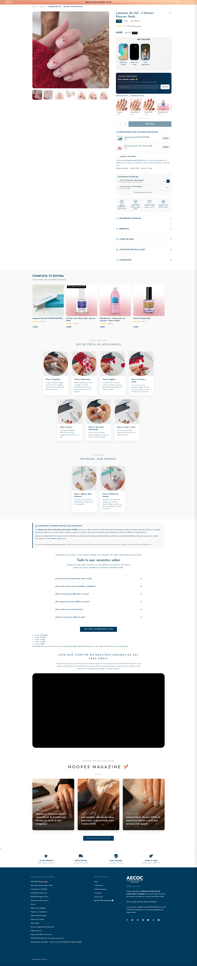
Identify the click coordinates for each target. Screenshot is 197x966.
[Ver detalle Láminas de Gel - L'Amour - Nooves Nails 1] (37, 95)
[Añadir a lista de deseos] (170, 12)
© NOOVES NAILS (39, 959)
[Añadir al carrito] (60, 313)
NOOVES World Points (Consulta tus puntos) (47, 938)
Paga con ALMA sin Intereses (41, 934)
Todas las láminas (100, 889)
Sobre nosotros (36, 931)
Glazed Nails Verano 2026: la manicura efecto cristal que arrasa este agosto (143, 820)
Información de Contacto (40, 900)
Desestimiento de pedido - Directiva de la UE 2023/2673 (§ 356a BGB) (56, 942)
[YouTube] (148, 920)
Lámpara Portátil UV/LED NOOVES (48, 318)
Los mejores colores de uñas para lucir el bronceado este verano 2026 (97, 820)
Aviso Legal (35, 923)
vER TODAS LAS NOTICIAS (98, 838)
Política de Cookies (37, 919)
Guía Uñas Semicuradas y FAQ (41, 885)
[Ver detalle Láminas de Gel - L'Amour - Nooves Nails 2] (48, 95)
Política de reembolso (38, 908)
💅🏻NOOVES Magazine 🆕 (103, 900)
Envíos (33, 904)
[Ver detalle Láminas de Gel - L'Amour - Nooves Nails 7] (103, 95)
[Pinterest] (143, 920)
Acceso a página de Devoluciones (42, 927)
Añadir (165, 138)
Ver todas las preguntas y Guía (98, 629)
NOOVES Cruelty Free (39, 893)
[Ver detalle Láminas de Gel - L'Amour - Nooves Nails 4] (70, 95)
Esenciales (98, 893)
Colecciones (98, 885)
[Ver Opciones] (127, 313)
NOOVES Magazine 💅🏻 (39, 882)
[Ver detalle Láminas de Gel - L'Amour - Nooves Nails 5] (81, 95)
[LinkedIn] (158, 920)
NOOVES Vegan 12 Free (39, 897)
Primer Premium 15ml (141, 318)
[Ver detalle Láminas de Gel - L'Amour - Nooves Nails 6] (92, 95)
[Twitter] (132, 920)
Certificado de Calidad (39, 889)
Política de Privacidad (38, 916)
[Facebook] (127, 920)
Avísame (165, 87)
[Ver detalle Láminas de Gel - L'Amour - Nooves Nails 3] (59, 95)
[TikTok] (153, 920)
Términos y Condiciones (39, 912)
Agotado (150, 124)
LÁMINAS (42, 6)
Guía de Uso (98, 897)
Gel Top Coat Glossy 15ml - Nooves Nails (80, 320)
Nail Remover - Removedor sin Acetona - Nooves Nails (112, 320)
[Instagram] (138, 920)
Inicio (34, 6)
